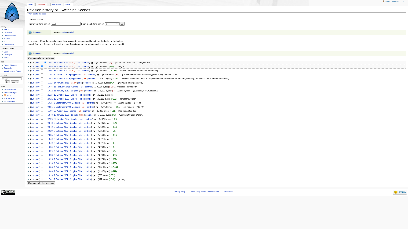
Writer (6, 58)
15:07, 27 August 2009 (57, 111)
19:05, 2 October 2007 (57, 167)
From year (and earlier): (40, 24)
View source (56, 4)
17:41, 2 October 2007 (57, 179)
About (6, 30)
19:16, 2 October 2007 (57, 163)
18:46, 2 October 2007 (57, 171)
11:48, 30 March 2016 (57, 75)
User (6, 52)
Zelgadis (74, 91)
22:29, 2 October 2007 (57, 131)
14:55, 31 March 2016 (57, 67)
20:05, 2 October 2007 (57, 135)
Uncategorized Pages (12, 71)
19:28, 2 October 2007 (57, 155)
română (71, 32)
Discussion (41, 4)
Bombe (73, 111)
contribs (85, 63)
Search (4, 75)
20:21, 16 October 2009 (58, 99)
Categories (8, 68)
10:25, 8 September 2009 (59, 103)
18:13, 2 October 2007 (57, 175)
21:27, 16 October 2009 (58, 95)
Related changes (10, 93)
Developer (8, 55)
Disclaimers (228, 192)
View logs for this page (37, 14)
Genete (74, 87)
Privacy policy (180, 192)
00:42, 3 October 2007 (57, 127)
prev (38, 63)
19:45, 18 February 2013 (58, 87)
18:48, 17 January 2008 (58, 115)
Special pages (9, 98)
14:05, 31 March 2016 (57, 71)
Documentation (10, 36)
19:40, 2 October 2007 (57, 139)
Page (31, 4)
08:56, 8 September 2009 (59, 107)
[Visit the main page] (12, 12)
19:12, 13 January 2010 (58, 91)
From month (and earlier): (93, 24)
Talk (78, 63)
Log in (388, 1)
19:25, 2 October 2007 (57, 159)
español (64, 32)
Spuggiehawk (75, 75)
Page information (10, 101)
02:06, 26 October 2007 (58, 119)
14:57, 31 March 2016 (57, 63)
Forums (7, 38)
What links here (10, 90)
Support (7, 41)
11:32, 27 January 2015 (58, 83)
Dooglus (74, 119)
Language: (37, 32)
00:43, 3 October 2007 (57, 123)
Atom (9, 95)
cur (32, 67)
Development (9, 44)
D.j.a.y (72, 63)
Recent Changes (10, 65)
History (68, 4)
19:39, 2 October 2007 (57, 147)
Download (8, 33)
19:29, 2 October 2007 (57, 151)
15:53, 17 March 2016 (57, 79)
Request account (398, 1)
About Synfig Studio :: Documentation (205, 192)
